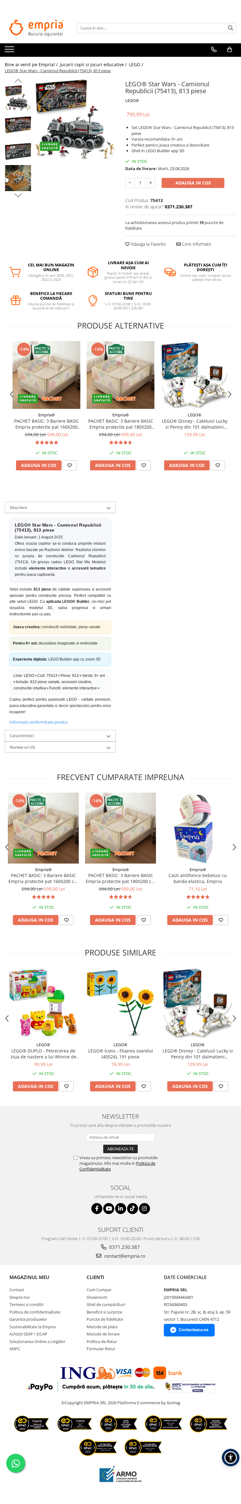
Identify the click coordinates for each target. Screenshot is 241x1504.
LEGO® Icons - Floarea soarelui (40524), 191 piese (120, 1054)
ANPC (14, 1348)
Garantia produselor (28, 1319)
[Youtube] (108, 1208)
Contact (16, 1290)
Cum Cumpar (99, 1290)
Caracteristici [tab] (22, 735)
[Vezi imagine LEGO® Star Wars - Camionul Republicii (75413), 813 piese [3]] (18, 178)
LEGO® (132, 100)
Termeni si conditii (26, 1304)
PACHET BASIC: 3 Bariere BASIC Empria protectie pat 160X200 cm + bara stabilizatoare (46, 424)
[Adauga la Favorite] (69, 465)
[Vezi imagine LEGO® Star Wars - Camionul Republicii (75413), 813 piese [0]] (18, 98)
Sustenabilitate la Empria (32, 1327)
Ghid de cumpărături (106, 1304)
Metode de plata (102, 1327)
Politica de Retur (102, 1341)
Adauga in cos (193, 183)
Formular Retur (101, 1348)
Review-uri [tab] (22, 747)
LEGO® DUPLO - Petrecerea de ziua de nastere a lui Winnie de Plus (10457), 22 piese (43, 1054)
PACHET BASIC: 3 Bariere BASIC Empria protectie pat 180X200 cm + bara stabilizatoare (120, 424)
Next (18, 194)
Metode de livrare (103, 1334)
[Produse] (10, 51)
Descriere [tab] (18, 507)
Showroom (97, 1297)
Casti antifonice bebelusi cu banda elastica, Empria (198, 878)
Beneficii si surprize (104, 1312)
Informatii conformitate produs (38, 722)
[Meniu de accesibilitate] (230, 1457)
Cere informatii (196, 244)
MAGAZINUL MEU (29, 1277)
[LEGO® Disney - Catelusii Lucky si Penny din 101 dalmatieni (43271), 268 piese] (194, 375)
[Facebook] (96, 1208)
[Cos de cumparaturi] (229, 49)
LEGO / (136, 64)
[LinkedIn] (120, 1208)
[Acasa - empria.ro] (36, 28)
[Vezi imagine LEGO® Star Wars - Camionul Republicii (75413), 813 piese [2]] (18, 151)
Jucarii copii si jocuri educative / (94, 64)
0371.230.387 (124, 1247)
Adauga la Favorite (148, 244)
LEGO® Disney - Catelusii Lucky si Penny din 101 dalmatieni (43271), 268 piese (195, 424)
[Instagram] (144, 1208)
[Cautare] (230, 28)
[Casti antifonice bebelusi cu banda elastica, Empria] (197, 828)
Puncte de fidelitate (105, 1319)
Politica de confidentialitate (34, 1312)
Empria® (46, 415)
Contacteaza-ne (193, 1329)
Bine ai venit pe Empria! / (32, 64)
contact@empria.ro (124, 1256)
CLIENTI (95, 1277)
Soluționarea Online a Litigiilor (37, 1341)
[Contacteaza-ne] (214, 49)
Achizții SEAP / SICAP (28, 1334)
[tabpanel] (75, 119)
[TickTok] (132, 1208)
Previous (18, 81)
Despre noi (19, 1297)
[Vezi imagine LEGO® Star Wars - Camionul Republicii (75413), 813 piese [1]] (18, 125)
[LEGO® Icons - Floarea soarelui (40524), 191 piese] (120, 1003)
